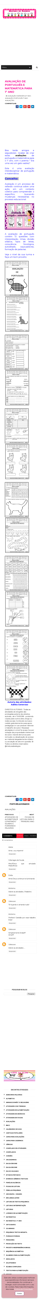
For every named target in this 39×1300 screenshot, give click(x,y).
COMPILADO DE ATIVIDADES (16, 1148)
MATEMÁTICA (11, 1217)
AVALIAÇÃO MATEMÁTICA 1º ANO (19, 96)
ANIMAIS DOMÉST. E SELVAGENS (17, 1102)
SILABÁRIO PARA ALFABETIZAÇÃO (18, 1255)
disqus (26, 835)
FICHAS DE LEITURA (13, 1186)
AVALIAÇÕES (9, 100)
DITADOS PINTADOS (13, 1175)
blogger (20, 835)
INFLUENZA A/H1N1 (12, 1198)
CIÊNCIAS (9, 1144)
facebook (33, 835)
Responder (12, 854)
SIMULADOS (10, 1259)
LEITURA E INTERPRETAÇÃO (16, 1205)
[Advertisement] (19, 42)
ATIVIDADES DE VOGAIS (14, 1117)
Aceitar (19, 1293)
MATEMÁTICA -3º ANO (14, 1221)
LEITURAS (9, 1209)
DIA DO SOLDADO (12, 1171)
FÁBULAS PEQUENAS (13, 1190)
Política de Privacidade (23, 1289)
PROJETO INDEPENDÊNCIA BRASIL (18, 1247)
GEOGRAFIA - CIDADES (14, 1194)
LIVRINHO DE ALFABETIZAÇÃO (17, 1213)
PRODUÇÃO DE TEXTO (14, 1244)
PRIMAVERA (10, 1240)
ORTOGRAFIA (11, 1224)
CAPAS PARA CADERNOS (14, 1140)
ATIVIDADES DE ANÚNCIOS (15, 1114)
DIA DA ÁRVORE (11, 1163)
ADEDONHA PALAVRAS (14, 1095)
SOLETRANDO (11, 1263)
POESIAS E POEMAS (13, 1236)
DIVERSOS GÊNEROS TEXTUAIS (17, 1179)
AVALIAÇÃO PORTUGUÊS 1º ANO (16, 98)
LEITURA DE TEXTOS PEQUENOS (17, 1202)
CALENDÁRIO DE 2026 (14, 1129)
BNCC (8, 1125)
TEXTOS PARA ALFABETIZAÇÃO (17, 1270)
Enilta (10, 875)
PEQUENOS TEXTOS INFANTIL (16, 1232)
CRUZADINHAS (11, 1160)
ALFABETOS (10, 1098)
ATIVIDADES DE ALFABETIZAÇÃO (17, 1110)
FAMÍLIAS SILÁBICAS (13, 1182)
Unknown (12, 901)
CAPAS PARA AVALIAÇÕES (15, 1137)
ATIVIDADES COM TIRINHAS (16, 1106)
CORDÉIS (9, 1156)
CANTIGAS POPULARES (14, 1133)
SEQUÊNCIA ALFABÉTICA (15, 1251)
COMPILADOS (11, 1152)
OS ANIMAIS (10, 1228)
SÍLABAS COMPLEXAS (13, 1266)
